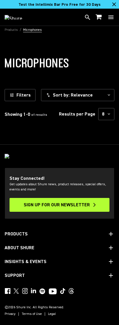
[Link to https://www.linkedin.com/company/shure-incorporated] (33, 291)
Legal (52, 314)
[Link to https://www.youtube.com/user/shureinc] (53, 292)
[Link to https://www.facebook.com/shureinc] (7, 291)
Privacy (10, 314)
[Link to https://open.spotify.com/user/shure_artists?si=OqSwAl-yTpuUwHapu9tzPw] (42, 291)
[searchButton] (87, 17)
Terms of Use (32, 314)
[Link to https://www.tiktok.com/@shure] (63, 291)
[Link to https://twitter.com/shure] (16, 291)
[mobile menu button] (110, 17)
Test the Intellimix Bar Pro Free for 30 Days (59, 4)
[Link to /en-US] (17, 17)
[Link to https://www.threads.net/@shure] (71, 291)
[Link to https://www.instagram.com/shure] (25, 291)
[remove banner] (114, 4)
